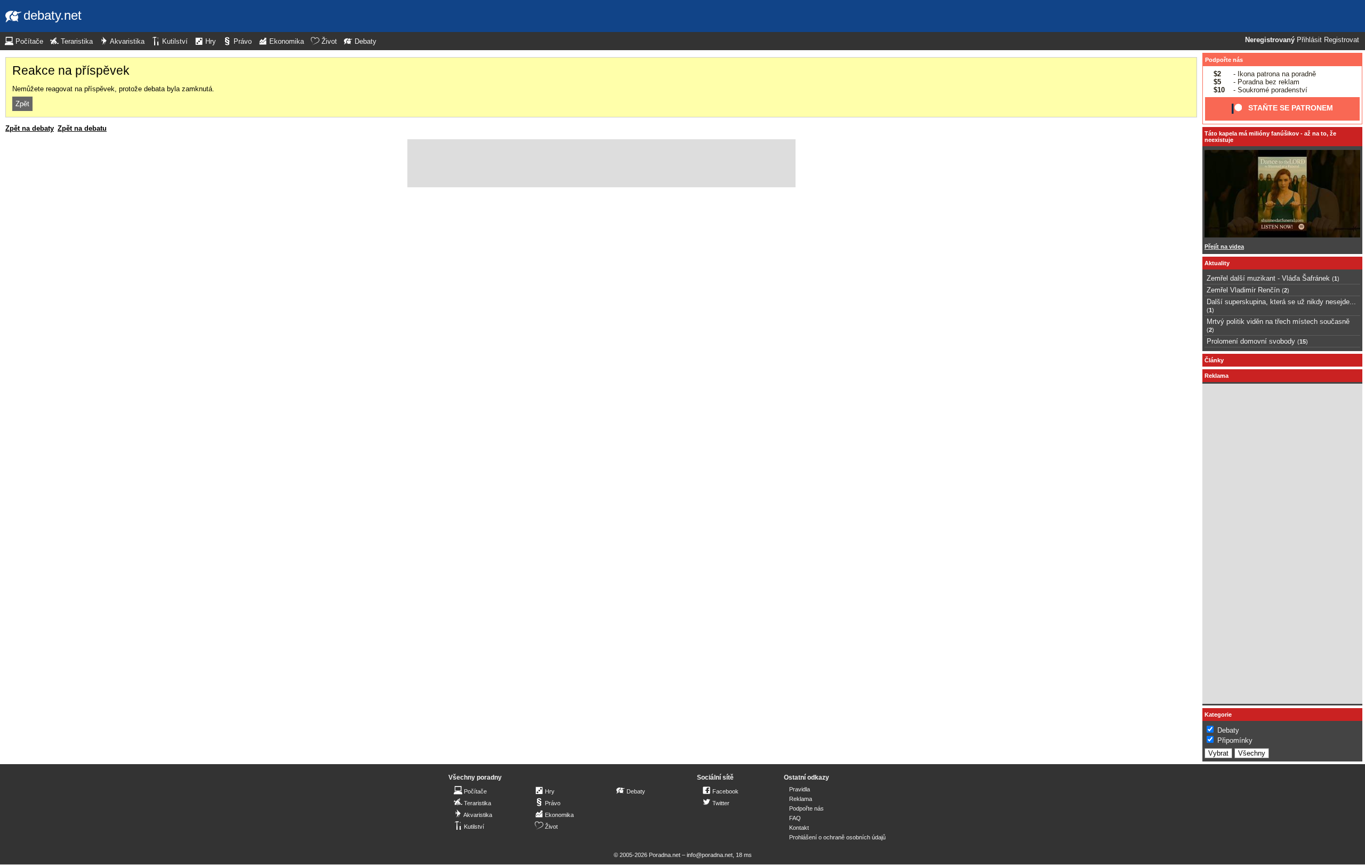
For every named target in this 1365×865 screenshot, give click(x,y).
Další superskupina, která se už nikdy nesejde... (1281, 302)
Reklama (800, 799)
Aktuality (1217, 263)
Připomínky (1234, 740)
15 (1302, 341)
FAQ (795, 818)
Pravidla (799, 789)
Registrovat (1341, 40)
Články (1214, 360)
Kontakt (799, 827)
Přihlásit (1309, 40)
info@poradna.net (710, 855)
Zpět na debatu (82, 128)
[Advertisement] (601, 163)
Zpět (22, 104)
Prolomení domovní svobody (1251, 341)
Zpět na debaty (29, 128)
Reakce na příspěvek (71, 70)
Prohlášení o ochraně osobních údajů (837, 837)
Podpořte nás (1224, 60)
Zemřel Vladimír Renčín (1243, 290)
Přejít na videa (1224, 246)
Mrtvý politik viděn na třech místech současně (1278, 322)
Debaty (1228, 730)
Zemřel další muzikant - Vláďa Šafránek (1268, 278)
